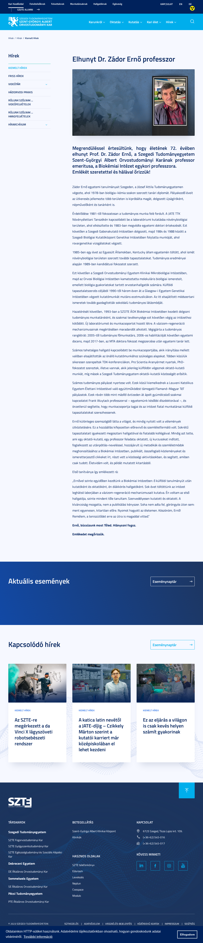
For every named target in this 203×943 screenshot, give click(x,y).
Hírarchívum (17, 124)
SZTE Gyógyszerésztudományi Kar (28, 846)
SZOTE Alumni (25, 9)
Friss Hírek (16, 76)
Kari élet (152, 22)
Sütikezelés (71, 923)
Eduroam (77, 871)
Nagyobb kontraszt (192, 8)
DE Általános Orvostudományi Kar (28, 871)
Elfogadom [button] (187, 934)
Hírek (169, 22)
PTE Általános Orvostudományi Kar (28, 901)
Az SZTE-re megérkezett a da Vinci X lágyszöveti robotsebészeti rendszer (34, 731)
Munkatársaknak (78, 4)
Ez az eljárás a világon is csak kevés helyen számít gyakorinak (165, 725)
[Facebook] (155, 866)
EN (180, 4)
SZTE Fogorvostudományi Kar (25, 840)
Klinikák (76, 837)
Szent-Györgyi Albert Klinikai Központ (94, 831)
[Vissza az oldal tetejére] (187, 790)
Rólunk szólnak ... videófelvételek (20, 102)
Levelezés (78, 877)
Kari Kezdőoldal (16, 4)
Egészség (117, 4)
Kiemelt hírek (32, 38)
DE (190, 4)
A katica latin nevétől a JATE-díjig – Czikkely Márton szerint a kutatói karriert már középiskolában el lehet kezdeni (101, 734)
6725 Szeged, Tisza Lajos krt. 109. (163, 831)
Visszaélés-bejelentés (118, 923)
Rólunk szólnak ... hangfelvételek (20, 114)
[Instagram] (169, 866)
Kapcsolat (166, 4)
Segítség (190, 923)
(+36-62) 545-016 (154, 837)
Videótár (14, 84)
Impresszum (172, 923)
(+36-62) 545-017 (154, 843)
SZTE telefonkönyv (83, 865)
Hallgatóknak (100, 4)
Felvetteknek (57, 4)
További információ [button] (38, 936)
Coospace (77, 889)
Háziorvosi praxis (20, 92)
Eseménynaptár (165, 581)
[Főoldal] (38, 21)
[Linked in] (141, 866)
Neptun (76, 883)
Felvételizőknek (37, 4)
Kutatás (133, 22)
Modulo (76, 895)
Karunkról (95, 22)
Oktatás (115, 22)
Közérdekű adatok (148, 923)
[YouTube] (183, 866)
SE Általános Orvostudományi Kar (28, 886)
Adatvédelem (92, 923)
